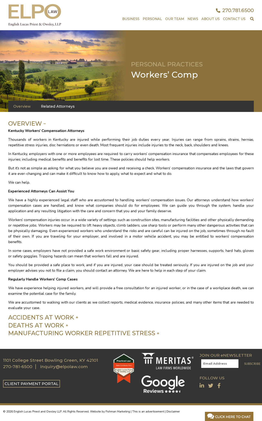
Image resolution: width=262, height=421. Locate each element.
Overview (25, 123)
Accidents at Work (41, 317)
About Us (210, 19)
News (192, 19)
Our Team (174, 19)
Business (130, 19)
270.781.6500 (238, 10)
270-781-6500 (17, 366)
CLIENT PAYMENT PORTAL (32, 383)
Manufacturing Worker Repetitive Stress (81, 333)
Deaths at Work (36, 325)
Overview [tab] (22, 106)
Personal (152, 19)
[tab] (58, 106)
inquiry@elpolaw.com (64, 366)
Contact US (234, 19)
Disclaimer (173, 411)
